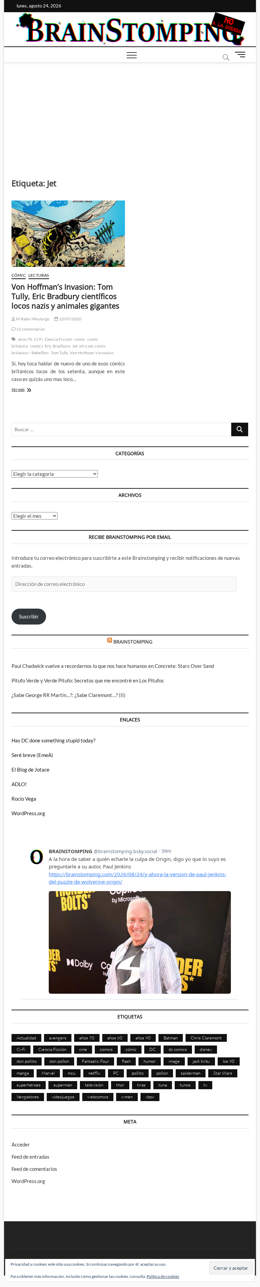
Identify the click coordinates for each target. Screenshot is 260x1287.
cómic (80, 339)
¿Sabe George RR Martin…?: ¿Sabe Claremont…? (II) (69, 695)
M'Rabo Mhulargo (32, 318)
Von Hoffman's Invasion (91, 352)
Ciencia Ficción (59, 339)
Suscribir (29, 616)
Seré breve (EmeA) (32, 755)
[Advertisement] (130, 113)
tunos (185, 1085)
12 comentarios (30, 329)
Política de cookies (163, 1276)
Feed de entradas (30, 1157)
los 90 (229, 1061)
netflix (94, 1073)
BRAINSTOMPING (132, 641)
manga (23, 1073)
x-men (127, 1096)
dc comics (178, 1049)
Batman (171, 1037)
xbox (150, 1096)
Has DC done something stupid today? (53, 740)
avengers (57, 1037)
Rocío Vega (24, 799)
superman (62, 1085)
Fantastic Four (95, 1061)
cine (83, 1049)
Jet (75, 346)
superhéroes (29, 1085)
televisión (94, 1085)
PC (116, 1073)
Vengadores (28, 1096)
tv (205, 1085)
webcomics (97, 1096)
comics (36, 346)
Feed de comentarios (34, 1169)
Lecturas (38, 275)
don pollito (27, 1061)
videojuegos (63, 1096)
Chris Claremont (206, 1037)
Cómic (19, 275)
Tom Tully (59, 352)
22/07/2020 (69, 318)
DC (152, 1049)
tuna (162, 1085)
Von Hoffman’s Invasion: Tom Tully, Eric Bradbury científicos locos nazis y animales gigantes (65, 296)
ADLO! (19, 784)
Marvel (48, 1073)
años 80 (115, 1037)
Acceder (21, 1144)
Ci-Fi (38, 339)
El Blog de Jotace (30, 769)
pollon (162, 1073)
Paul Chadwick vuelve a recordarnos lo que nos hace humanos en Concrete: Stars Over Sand (113, 666)
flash (126, 1061)
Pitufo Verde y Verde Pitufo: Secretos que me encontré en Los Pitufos (88, 680)
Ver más (26, 390)
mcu (71, 1073)
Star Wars (222, 1073)
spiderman (190, 1073)
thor (120, 1085)
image (174, 1061)
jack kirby (201, 1061)
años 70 (25, 339)
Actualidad (26, 1037)
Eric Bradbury (58, 346)
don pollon (59, 1061)
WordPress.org (28, 813)
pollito (138, 1073)
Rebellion (40, 352)
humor (150, 1061)
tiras (141, 1085)
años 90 (143, 1037)
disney (206, 1049)
